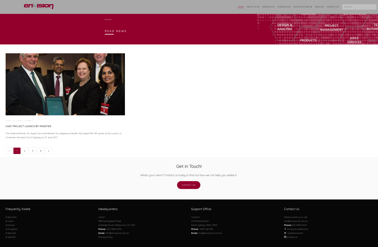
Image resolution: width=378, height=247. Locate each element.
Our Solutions (301, 7)
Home (241, 7)
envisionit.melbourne (297, 229)
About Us (252, 7)
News (318, 7)
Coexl (10, 221)
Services (267, 7)
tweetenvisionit (295, 233)
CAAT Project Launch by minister (28, 126)
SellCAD (11, 237)
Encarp (11, 225)
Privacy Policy (105, 237)
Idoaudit (11, 233)
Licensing (282, 7)
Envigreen (12, 229)
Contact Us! (189, 185)
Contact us (332, 7)
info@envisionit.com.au (117, 233)
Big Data (12, 217)
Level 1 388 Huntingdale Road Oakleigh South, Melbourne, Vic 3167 (116, 221)
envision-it (291, 237)
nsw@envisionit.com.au (210, 233)
